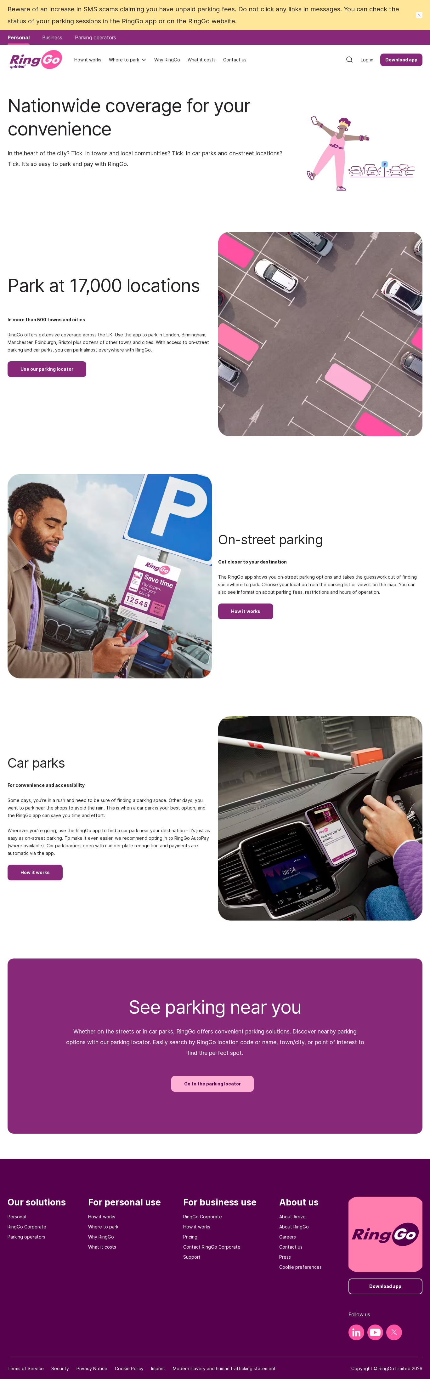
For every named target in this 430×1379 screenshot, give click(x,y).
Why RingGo (101, 1236)
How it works (101, 1216)
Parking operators (26, 1236)
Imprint (158, 1368)
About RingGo (294, 1226)
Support (192, 1257)
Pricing (190, 1236)
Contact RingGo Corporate (211, 1247)
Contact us (291, 1247)
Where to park (124, 59)
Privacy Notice (91, 1368)
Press (285, 1257)
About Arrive (292, 1216)
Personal (17, 1216)
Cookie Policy (129, 1368)
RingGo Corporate (27, 1226)
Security (60, 1368)
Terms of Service (26, 1368)
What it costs (102, 1247)
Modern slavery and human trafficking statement (224, 1368)
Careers (287, 1236)
